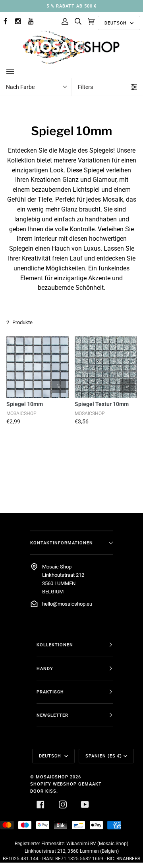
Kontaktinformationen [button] (61, 543)
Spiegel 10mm (24, 404)
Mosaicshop (52, 777)
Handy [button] (45, 668)
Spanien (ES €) (103, 756)
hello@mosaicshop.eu (67, 604)
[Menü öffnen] (18, 71)
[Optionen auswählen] (59, 386)
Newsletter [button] (52, 715)
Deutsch (116, 23)
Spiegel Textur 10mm (102, 404)
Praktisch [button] (50, 692)
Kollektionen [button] (55, 645)
